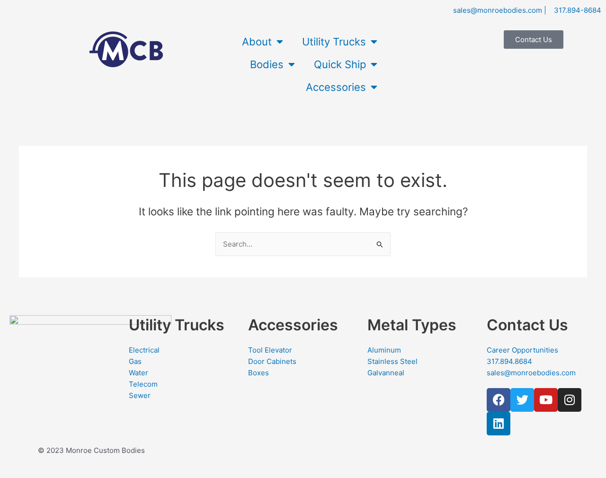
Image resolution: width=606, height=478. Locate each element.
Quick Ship (340, 64)
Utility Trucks (334, 41)
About (257, 41)
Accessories (336, 87)
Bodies (267, 64)
